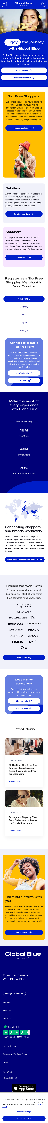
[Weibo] (16, 1078)
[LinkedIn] (8, 1078)
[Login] (43, 4)
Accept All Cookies (24, 1118)
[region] (24, 1107)
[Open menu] (4, 4)
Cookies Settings (24, 1111)
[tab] (24, 299)
